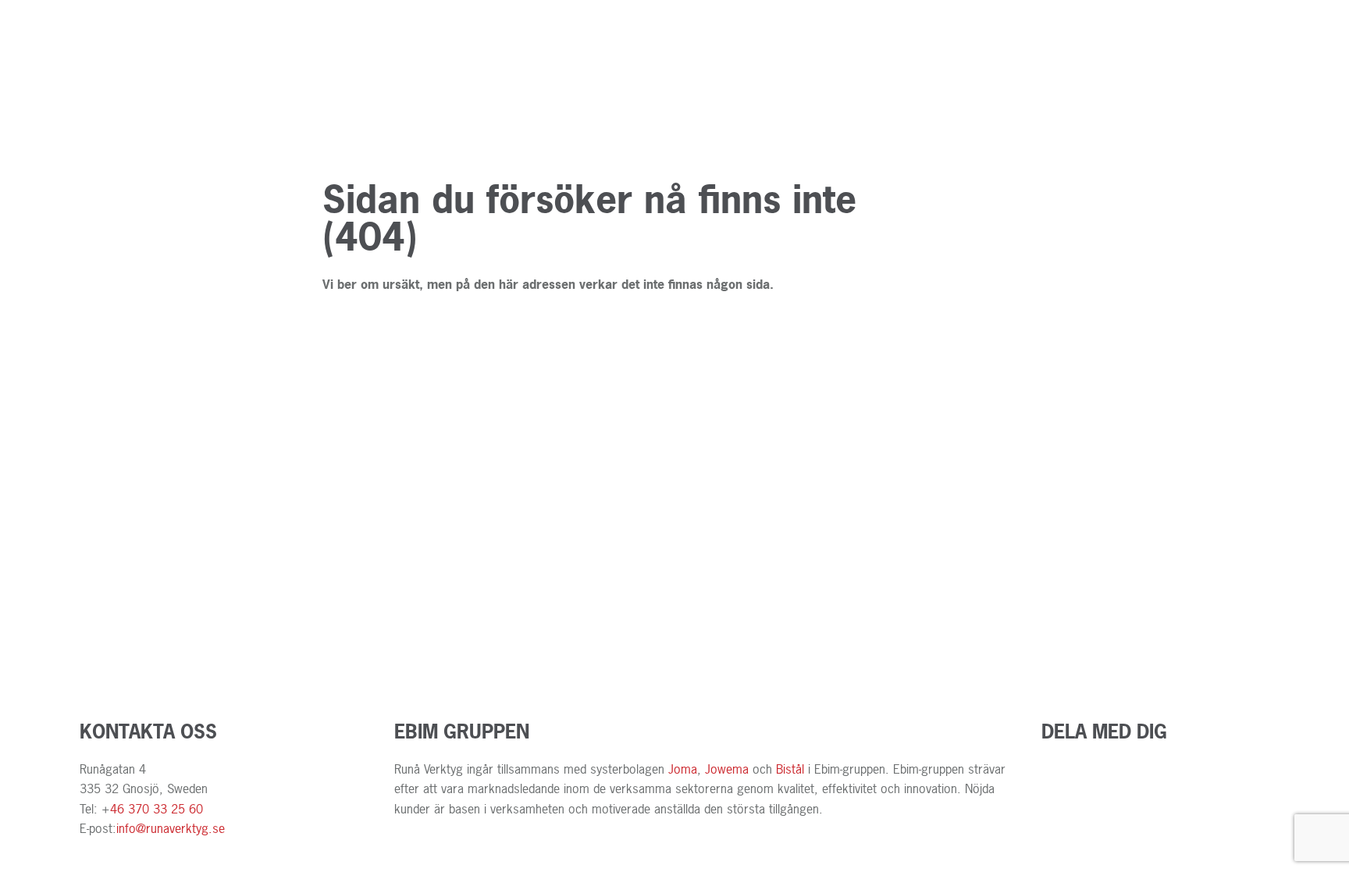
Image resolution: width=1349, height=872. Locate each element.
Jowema (729, 769)
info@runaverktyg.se (170, 828)
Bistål (790, 769)
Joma (682, 769)
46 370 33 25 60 (156, 808)
